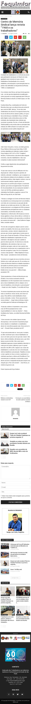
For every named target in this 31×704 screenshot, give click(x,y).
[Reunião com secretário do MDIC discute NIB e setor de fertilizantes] (5, 451)
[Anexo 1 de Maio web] (5, 571)
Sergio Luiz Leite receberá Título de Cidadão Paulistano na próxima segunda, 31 (20, 435)
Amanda (4, 33)
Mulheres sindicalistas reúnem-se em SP (7, 399)
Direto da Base (4, 18)
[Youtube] (22, 694)
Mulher (18, 595)
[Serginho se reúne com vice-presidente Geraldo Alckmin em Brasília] (5, 443)
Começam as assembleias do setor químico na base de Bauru (23, 399)
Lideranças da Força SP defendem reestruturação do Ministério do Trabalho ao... (19, 546)
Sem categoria (4, 614)
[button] (28, 12)
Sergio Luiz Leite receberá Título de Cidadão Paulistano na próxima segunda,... (20, 562)
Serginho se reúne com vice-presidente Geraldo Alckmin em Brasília (20, 443)
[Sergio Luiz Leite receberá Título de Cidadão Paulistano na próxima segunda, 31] (5, 435)
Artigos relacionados (7, 426)
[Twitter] (17, 694)
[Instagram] (13, 694)
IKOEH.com (15, 702)
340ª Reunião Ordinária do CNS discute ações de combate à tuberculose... (18, 554)
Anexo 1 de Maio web (16, 569)
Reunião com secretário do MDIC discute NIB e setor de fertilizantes (19, 451)
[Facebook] (8, 694)
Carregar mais (15, 577)
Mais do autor (5, 429)
